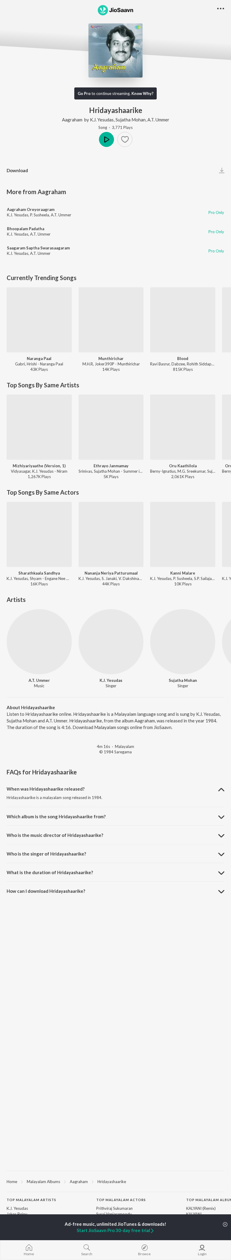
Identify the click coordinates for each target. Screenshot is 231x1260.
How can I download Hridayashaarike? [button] (46, 891)
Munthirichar (111, 358)
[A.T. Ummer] (39, 641)
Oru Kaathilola (183, 465)
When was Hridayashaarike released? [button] (46, 789)
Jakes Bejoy (17, 1214)
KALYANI (194, 1214)
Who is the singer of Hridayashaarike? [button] (46, 853)
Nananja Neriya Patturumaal (111, 573)
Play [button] (106, 139)
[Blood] (182, 319)
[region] (115, 1181)
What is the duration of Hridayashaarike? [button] (50, 872)
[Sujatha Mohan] (182, 641)
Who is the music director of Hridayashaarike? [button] (55, 835)
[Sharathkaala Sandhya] (39, 534)
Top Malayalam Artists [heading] (31, 1200)
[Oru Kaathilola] (182, 427)
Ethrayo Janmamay (111, 465)
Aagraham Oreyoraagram (30, 209)
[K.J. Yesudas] (111, 641)
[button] (124, 139)
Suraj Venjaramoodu (114, 1214)
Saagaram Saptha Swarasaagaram (38, 248)
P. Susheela (39, 214)
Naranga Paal (39, 358)
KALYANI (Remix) (201, 1208)
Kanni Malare (182, 573)
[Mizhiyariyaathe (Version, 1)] (39, 427)
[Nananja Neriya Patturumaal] (111, 534)
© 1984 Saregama (115, 751)
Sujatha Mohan (131, 119)
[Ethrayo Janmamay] (111, 427)
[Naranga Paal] (39, 319)
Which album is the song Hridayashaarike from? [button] (56, 816)
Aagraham (72, 119)
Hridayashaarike (111, 1181)
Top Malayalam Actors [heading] (121, 1200)
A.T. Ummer (158, 119)
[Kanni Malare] (182, 534)
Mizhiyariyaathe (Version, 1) (39, 465)
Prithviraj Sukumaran (114, 1208)
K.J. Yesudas (102, 119)
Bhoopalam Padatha (25, 228)
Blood (182, 358)
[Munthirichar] (111, 319)
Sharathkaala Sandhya (39, 573)
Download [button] (17, 170)
